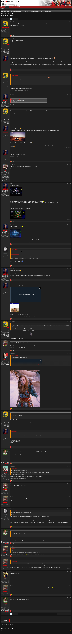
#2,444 (70, 283)
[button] (15, 7)
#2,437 (70, 126)
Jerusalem (7, 364)
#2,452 (70, 483)
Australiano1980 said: (14, 414)
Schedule (5, 620)
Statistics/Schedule (20, 6)
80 (7, 19)
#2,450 (70, 449)
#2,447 (70, 353)
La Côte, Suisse (7, 582)
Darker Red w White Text (6, 630)
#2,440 (70, 183)
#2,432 (70, 38)
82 (11, 19)
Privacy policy (62, 630)
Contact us (51, 630)
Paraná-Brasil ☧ (6, 32)
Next (15, 19)
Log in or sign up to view (16, 99)
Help (66, 630)
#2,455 (70, 529)
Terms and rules (56, 630)
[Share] (67, 21)
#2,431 (70, 21)
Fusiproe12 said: (14, 75)
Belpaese (7, 67)
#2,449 (70, 429)
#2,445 (70, 321)
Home (2, 6)
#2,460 (70, 597)
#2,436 (70, 108)
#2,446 (70, 340)
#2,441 (70, 224)
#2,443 (70, 268)
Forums (7, 6)
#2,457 (70, 559)
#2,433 (70, 55)
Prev (2, 19)
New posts (2, 8)
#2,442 (70, 247)
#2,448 (70, 411)
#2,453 (70, 496)
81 (9, 19)
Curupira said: (13, 431)
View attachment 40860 (15, 254)
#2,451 (70, 466)
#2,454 (70, 508)
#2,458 (70, 571)
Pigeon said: (13, 548)
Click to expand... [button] (41, 364)
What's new (12, 6)
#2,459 (70, 585)
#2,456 (70, 546)
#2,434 (70, 73)
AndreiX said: (13, 323)
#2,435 (70, 94)
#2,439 (70, 164)
